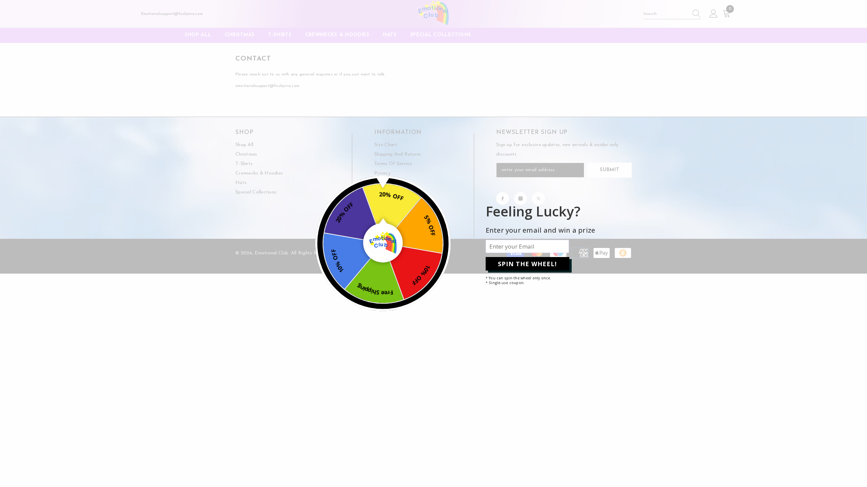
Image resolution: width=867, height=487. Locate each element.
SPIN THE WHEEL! (527, 264)
